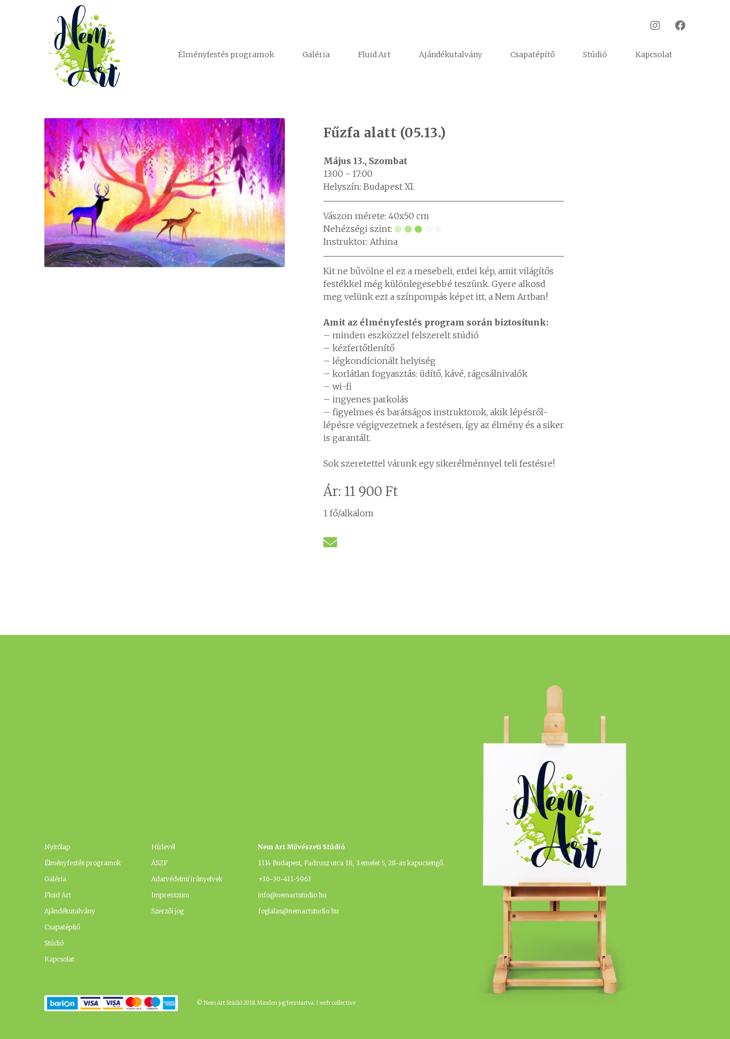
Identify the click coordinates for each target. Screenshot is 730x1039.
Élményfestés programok (226, 54)
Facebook (674, 25)
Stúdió (595, 54)
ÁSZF (159, 863)
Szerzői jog (167, 911)
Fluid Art (374, 54)
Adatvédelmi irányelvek (186, 879)
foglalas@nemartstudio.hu (298, 911)
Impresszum (170, 895)
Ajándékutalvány (450, 54)
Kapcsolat (653, 54)
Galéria (316, 54)
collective (343, 1002)
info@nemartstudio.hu (292, 895)
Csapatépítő (532, 54)
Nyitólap (57, 847)
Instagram (648, 25)
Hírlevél (163, 847)
